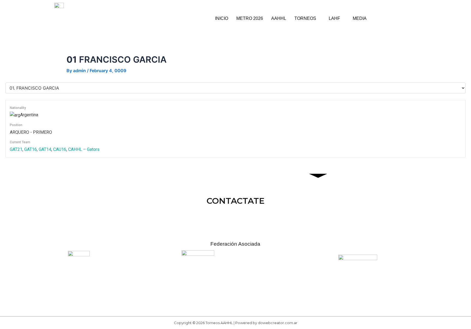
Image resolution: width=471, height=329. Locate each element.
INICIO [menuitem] (221, 18)
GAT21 (16, 149)
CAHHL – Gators (83, 149)
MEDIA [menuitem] (360, 18)
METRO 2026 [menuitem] (249, 18)
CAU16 (59, 149)
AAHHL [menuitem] (278, 18)
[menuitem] (307, 18)
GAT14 (45, 149)
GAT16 (30, 149)
